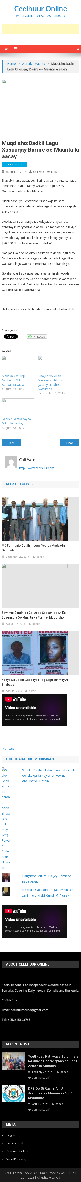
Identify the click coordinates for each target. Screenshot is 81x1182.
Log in (10, 1135)
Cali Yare (38, 171)
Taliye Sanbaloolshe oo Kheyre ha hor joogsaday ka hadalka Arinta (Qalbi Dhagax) (14, 443)
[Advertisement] (41, 29)
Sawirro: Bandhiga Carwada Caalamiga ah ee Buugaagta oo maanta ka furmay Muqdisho (34, 615)
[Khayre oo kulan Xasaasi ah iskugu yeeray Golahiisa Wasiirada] (54, 365)
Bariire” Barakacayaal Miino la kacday (17, 421)
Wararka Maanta (14, 164)
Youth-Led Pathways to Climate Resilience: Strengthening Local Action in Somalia (53, 1061)
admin (40, 556)
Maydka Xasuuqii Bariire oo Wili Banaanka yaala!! (13, 380)
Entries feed (14, 1143)
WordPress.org (16, 1159)
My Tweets (9, 749)
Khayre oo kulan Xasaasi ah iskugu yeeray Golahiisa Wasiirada (50, 382)
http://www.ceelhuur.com (36, 468)
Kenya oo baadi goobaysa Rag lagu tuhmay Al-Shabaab (35, 682)
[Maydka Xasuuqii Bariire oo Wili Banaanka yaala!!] (18, 365)
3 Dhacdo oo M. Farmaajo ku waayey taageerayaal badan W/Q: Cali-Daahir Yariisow (71, 443)
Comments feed (17, 1151)
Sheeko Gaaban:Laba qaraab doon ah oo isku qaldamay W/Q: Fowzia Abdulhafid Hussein (48, 775)
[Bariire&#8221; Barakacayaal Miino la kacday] (18, 407)
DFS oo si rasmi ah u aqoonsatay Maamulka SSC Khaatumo (50, 1093)
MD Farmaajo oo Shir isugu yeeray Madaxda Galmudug (33, 548)
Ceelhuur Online (40, 8)
